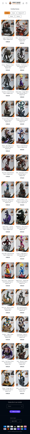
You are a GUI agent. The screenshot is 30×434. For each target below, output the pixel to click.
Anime (11, 16)
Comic (13, 12)
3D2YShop (13, 431)
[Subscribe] (21, 406)
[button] (3, 3)
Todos (7, 12)
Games (18, 16)
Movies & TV (21, 12)
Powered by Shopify (18, 431)
